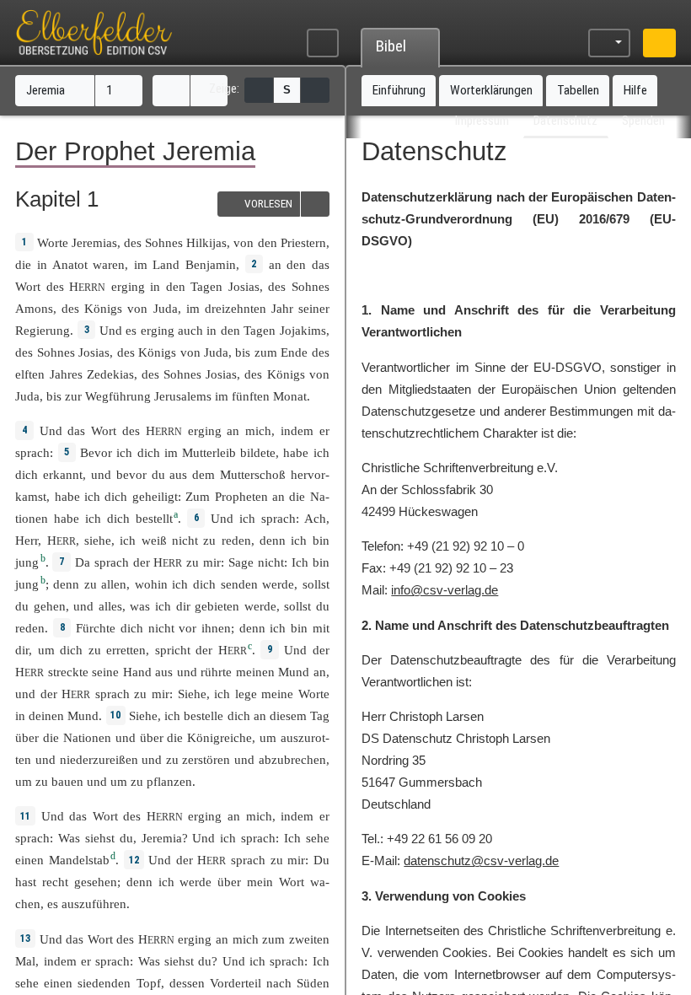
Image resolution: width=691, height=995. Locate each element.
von (243, 242)
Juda (165, 308)
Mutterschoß (253, 474)
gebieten (217, 606)
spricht (172, 650)
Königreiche (219, 737)
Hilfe (635, 90)
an (275, 264)
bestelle (203, 715)
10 (115, 715)
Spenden (643, 120)
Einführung (399, 90)
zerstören (206, 759)
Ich (300, 562)
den (296, 264)
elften (30, 374)
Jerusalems (183, 396)
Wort (27, 286)
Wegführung (118, 396)
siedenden (104, 983)
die (23, 264)
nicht (185, 540)
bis (242, 352)
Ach (315, 518)
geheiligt (155, 496)
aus (164, 671)
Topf (149, 983)
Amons (34, 308)
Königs (103, 308)
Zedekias (110, 374)
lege (246, 693)
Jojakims (303, 330)
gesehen (95, 881)
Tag (319, 715)
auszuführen (94, 903)
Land (166, 264)
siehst (100, 838)
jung (27, 562)
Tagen (206, 286)
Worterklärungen (491, 90)
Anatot (70, 264)
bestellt (154, 518)
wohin (151, 584)
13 (25, 938)
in (155, 286)
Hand (137, 671)
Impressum (482, 120)
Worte (52, 242)
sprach (32, 452)
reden (236, 540)
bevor (131, 474)
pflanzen (169, 781)
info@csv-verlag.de (444, 590)
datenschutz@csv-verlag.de (481, 860)
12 (134, 860)
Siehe (192, 693)
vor (187, 628)
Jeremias (94, 242)
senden (239, 584)
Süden (313, 983)
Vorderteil (235, 983)
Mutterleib (209, 452)
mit (321, 628)
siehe (97, 540)
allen (113, 584)
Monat (290, 396)
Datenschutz (565, 120)
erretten (126, 650)
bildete (258, 452)
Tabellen (578, 90)
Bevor (96, 452)
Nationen (87, 737)
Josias (244, 286)
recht (55, 881)
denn (273, 540)
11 (25, 816)
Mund (293, 671)
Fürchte (95, 628)
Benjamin (210, 264)
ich (299, 540)
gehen (50, 606)
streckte (68, 671)
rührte (216, 671)
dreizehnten (235, 308)
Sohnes (164, 242)
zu (192, 562)
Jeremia (47, 90)
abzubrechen (292, 759)
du (126, 838)
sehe (317, 838)
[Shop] (659, 43)
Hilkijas (206, 242)
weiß (154, 540)
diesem (288, 715)
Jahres (66, 374)
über (27, 737)
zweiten (309, 939)
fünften (251, 396)
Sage (241, 562)
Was (69, 838)
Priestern (303, 242)
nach (279, 983)
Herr (26, 540)
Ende (294, 352)
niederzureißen (99, 759)
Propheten (241, 496)
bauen (67, 781)
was (140, 606)
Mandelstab (79, 859)
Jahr (282, 308)
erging (128, 286)
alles (110, 606)
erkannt (63, 474)
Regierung (42, 330)
